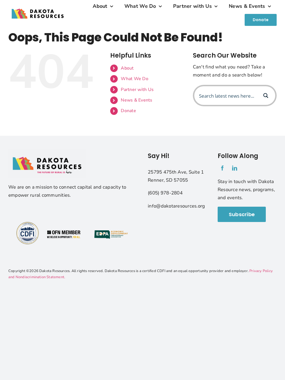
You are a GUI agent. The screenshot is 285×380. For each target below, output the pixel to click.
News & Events (136, 100)
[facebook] (222, 168)
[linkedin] (234, 168)
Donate (128, 111)
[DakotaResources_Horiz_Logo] (37, 5)
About (127, 68)
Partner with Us (137, 90)
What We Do (134, 79)
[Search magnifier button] (266, 95)
